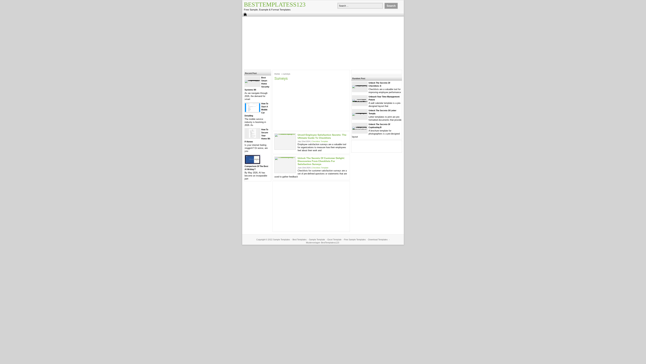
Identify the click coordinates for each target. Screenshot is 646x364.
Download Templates (378, 239)
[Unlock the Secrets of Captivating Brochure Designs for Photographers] (359, 129)
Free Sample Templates (355, 239)
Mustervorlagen (313, 242)
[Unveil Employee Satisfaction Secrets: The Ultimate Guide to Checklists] (285, 134)
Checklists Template (320, 141)
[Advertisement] (323, 42)
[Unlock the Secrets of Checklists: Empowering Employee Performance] (359, 85)
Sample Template (317, 239)
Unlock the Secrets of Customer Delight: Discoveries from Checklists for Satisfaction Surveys (321, 161)
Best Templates (300, 239)
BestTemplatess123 (275, 4)
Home (277, 74)
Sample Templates (281, 239)
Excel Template (335, 239)
